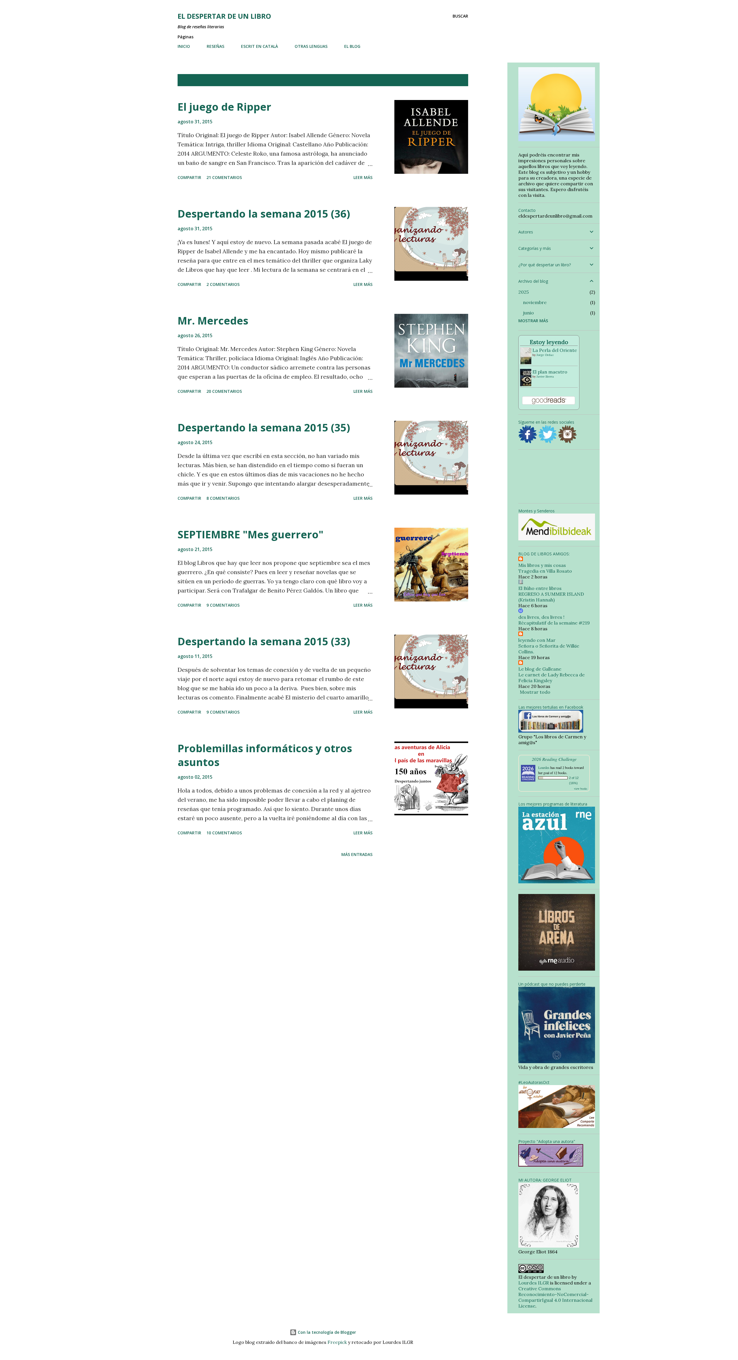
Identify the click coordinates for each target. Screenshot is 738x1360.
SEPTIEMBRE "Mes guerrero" (250, 534)
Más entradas (356, 854)
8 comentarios (223, 498)
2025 (523, 292)
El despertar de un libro (224, 16)
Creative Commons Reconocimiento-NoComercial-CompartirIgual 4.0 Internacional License (555, 1297)
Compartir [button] (189, 177)
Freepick (337, 1342)
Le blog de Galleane (539, 669)
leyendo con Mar (537, 640)
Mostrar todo (446, 80)
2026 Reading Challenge (554, 759)
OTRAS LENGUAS (311, 46)
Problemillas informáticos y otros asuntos (265, 755)
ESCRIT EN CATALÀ (259, 46)
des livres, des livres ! (541, 617)
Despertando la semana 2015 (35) (264, 427)
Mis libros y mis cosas (542, 565)
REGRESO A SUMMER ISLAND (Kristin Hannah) (551, 597)
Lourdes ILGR (533, 1283)
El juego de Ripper (224, 107)
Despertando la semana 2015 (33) (264, 641)
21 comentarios (224, 177)
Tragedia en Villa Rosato (545, 571)
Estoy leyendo (549, 342)
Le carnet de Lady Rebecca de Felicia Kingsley (551, 677)
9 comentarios (223, 605)
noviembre (535, 302)
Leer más (362, 177)
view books (580, 788)
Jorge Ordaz (545, 355)
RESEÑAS (215, 46)
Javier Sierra (545, 376)
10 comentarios (224, 832)
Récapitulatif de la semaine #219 (554, 623)
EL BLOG (352, 46)
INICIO (184, 46)
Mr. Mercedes (213, 321)
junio (528, 313)
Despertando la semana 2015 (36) (264, 214)
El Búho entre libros (540, 588)
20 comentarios (224, 391)
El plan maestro (549, 372)
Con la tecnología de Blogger (326, 1332)
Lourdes (543, 767)
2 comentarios (223, 284)
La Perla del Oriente (554, 350)
